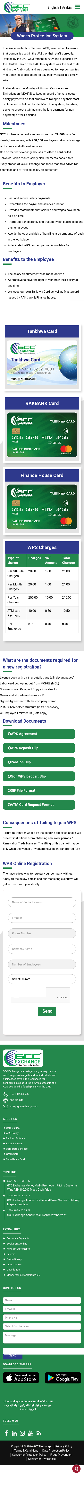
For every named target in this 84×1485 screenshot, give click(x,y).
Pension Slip (21, 762)
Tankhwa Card (42, 331)
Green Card (12, 1153)
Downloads (13, 1269)
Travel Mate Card (15, 1159)
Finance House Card (42, 475)
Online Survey (14, 1259)
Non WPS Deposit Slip (28, 776)
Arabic (67, 7)
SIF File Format (23, 790)
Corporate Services (17, 1148)
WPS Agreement (24, 734)
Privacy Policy (63, 1446)
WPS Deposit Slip (24, 748)
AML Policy (12, 1133)
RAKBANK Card (42, 403)
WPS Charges (42, 547)
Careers (11, 1254)
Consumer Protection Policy (29, 1454)
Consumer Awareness (42, 1458)
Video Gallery (14, 1264)
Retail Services (14, 1143)
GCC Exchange (42, 1446)
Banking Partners (15, 1138)
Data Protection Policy (56, 1450)
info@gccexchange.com (24, 1106)
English (53, 7)
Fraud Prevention (60, 1454)
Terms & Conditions (26, 1450)
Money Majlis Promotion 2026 (23, 1274)
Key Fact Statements (18, 1248)
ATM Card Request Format (32, 805)
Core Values (13, 1127)
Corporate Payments (18, 1238)
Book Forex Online (17, 1243)
